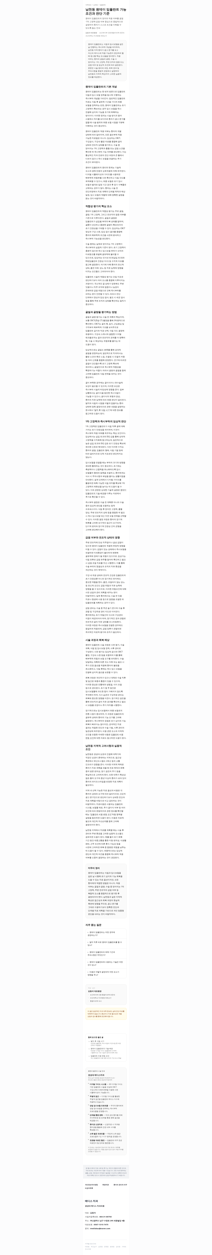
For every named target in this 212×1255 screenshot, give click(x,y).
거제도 (124, 1247)
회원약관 (105, 1185)
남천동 (100, 1247)
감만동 (118, 1247)
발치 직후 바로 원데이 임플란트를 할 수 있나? (105, 943)
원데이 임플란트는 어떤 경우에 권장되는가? (101, 933)
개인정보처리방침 (91, 1185)
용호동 (112, 1247)
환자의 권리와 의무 (120, 1185)
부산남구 (94, 1247)
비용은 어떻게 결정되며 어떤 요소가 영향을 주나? (103, 973)
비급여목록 (89, 1188)
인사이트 (88, 1249)
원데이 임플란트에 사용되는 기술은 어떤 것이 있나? (105, 963)
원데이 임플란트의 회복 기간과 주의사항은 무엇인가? (101, 953)
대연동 (87, 1247)
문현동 (106, 1247)
